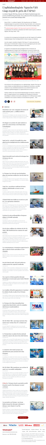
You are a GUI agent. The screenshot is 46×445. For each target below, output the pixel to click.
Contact (43, 431)
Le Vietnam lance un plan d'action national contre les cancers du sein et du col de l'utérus (15, 335)
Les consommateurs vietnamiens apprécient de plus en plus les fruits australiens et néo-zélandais (16, 249)
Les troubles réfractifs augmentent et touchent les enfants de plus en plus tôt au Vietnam (15, 291)
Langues (23, 431)
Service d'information (33, 431)
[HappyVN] (38, 425)
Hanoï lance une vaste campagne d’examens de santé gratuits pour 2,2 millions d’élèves (15, 110)
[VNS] (7, 425)
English (27, 0)
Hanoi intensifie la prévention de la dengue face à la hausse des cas (16, 157)
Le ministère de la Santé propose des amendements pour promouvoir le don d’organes (13, 351)
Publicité (39, 431)
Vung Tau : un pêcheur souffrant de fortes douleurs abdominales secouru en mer (14, 187)
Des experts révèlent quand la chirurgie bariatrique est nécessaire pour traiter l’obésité (16, 278)
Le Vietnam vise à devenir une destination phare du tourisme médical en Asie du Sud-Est (15, 174)
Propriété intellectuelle (26, 429)
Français (30, 0)
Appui (44, 429)
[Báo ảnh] (31, 425)
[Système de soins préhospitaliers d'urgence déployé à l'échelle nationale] (36, 218)
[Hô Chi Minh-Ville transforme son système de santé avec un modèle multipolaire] (36, 370)
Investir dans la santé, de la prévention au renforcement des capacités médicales (14, 263)
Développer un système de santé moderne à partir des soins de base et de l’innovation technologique (15, 124)
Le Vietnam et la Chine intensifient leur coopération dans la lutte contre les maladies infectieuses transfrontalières (15, 305)
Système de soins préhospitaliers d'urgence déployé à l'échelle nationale (15, 216)
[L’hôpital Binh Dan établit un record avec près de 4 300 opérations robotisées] (36, 203)
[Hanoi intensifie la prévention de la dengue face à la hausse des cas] (36, 159)
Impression (11, 101)
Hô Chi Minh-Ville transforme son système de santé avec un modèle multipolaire (15, 368)
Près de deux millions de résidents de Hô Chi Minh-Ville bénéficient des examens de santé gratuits (15, 230)
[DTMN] (23, 425)
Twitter (8, 101)
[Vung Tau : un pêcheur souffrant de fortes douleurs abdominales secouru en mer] (36, 190)
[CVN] (15, 425)
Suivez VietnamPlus (30, 101)
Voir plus (6, 107)
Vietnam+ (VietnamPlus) (11, 1)
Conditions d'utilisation (35, 429)
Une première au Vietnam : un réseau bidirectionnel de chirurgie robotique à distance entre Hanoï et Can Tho (13, 404)
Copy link (14, 101)
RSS (40, 429)
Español (34, 0)
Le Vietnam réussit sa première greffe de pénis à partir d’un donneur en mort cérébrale (15, 385)
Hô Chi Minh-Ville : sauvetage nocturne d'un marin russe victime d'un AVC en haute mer (15, 321)
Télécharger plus (23, 417)
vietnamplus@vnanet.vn (28, 438)
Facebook (5, 101)
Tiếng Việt (23, 0)
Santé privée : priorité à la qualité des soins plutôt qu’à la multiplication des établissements (16, 141)
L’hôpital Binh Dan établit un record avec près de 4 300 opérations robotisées (15, 200)
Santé (4, 4)
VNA (27, 431)
